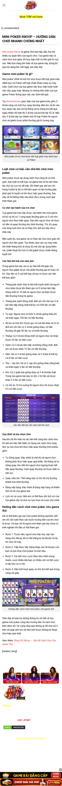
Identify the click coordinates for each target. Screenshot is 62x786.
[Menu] (4, 5)
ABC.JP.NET (24, 720)
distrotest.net (13, 101)
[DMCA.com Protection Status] (14, 727)
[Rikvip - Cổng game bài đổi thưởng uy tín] (31, 5)
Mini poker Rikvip (11, 51)
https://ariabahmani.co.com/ (30, 738)
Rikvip (6, 705)
